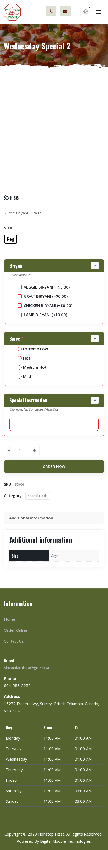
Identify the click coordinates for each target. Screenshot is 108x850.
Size (8, 227)
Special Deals (37, 496)
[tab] (54, 518)
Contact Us (14, 641)
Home (9, 619)
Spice (16, 338)
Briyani (16, 265)
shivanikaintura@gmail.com (65, 11)
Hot (26, 358)
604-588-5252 (51, 11)
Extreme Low (35, 348)
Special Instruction (28, 400)
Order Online (15, 630)
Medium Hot (35, 367)
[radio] (10, 239)
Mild (27, 376)
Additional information (31, 517)
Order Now (54, 466)
